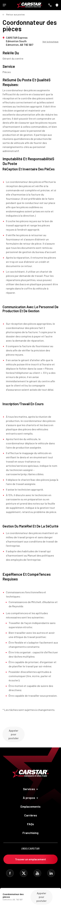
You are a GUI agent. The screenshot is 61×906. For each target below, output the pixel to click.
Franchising (30, 833)
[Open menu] (4, 5)
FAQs (30, 824)
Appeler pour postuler (13, 734)
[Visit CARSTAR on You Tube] (37, 873)
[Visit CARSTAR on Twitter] (23, 873)
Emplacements (30, 806)
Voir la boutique (50, 41)
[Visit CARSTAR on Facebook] (10, 873)
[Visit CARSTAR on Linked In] (51, 873)
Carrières (30, 815)
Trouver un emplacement (30, 859)
